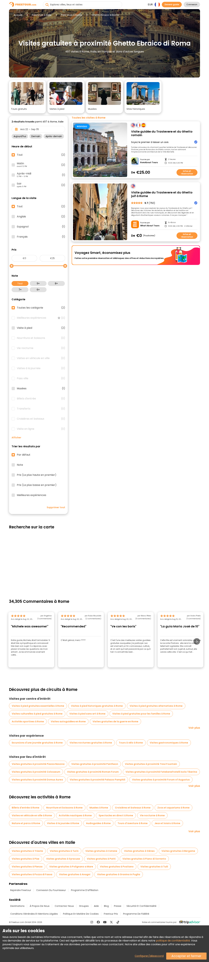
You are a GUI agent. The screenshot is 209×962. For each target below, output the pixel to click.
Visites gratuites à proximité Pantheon (94, 764)
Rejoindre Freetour (20, 890)
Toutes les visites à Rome (88, 118)
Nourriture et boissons (41, 338)
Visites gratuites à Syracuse (63, 858)
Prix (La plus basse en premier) (36, 485)
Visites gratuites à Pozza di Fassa (32, 874)
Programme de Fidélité (136, 913)
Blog (106, 906)
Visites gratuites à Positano (117, 866)
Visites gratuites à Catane (101, 851)
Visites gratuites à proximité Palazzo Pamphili (97, 779)
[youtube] (105, 922)
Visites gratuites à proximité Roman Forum (93, 771)
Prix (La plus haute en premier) (36, 475)
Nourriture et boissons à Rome (64, 807)
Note (20, 465)
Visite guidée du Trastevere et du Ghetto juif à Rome (162, 194)
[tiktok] (118, 922)
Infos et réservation (187, 172)
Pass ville (41, 378)
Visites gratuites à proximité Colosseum (36, 771)
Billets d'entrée (41, 398)
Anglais (41, 216)
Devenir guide (172, 4)
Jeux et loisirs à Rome (167, 823)
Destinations (17, 906)
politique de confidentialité (173, 940)
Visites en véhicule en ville (41, 358)
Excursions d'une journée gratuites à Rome (37, 742)
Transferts (41, 408)
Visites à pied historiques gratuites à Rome (97, 705)
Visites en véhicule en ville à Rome (32, 815)
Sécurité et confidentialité (141, 906)
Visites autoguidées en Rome (68, 721)
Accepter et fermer (186, 956)
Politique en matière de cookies (81, 913)
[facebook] (98, 922)
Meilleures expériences (41, 317)
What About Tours (149, 226)
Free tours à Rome (71, 15)
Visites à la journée (41, 368)
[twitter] (111, 922)
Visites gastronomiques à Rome (169, 742)
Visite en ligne (41, 429)
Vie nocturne (41, 348)
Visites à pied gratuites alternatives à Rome (156, 705)
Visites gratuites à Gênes (139, 851)
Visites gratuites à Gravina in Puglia (118, 874)
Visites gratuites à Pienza (27, 866)
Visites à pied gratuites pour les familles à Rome (141, 713)
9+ (38, 283)
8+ (56, 283)
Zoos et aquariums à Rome (173, 807)
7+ (20, 289)
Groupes (84, 906)
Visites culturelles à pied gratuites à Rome (37, 713)
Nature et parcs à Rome (26, 823)
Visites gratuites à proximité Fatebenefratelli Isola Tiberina (161, 771)
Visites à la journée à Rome (63, 823)
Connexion (191, 4)
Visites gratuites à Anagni (74, 874)
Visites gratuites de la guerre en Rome (115, 721)
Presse (117, 906)
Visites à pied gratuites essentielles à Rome (38, 705)
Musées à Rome (98, 807)
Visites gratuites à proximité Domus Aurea (37, 779)
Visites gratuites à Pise (25, 858)
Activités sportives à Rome (28, 721)
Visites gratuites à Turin (64, 851)
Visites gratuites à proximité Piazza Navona (38, 764)
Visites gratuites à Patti (101, 858)
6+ (38, 289)
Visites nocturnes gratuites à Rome (91, 742)
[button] (27, 96)
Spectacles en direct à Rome (116, 815)
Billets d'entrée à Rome (25, 807)
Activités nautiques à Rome (75, 815)
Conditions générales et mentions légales (34, 913)
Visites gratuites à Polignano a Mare (71, 866)
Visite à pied (41, 328)
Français (41, 236)
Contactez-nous (64, 906)
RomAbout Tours (149, 162)
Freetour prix (111, 913)
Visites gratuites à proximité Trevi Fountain (151, 764)
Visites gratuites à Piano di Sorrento (144, 858)
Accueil (18, 15)
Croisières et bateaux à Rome (133, 807)
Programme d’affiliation (84, 890)
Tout (20, 283)
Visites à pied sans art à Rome (87, 713)
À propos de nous (39, 906)
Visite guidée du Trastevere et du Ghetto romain (162, 133)
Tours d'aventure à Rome (133, 823)
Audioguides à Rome (98, 823)
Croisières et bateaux (41, 418)
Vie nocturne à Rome (152, 815)
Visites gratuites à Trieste (27, 851)
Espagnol (41, 226)
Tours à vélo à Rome (131, 742)
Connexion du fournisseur (51, 890)
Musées (41, 388)
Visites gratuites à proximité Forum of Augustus (161, 779)
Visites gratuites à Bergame (178, 851)
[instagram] (92, 922)
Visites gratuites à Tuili (154, 866)
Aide (96, 906)
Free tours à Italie (41, 15)
